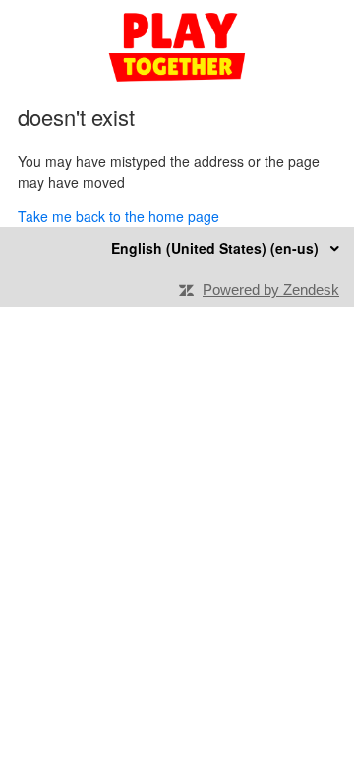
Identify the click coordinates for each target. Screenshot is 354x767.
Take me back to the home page (118, 216)
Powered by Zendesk (271, 289)
